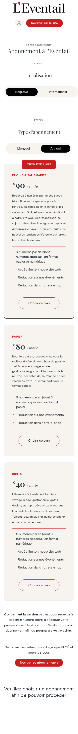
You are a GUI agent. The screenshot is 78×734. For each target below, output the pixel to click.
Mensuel (23, 148)
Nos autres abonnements (39, 662)
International (58, 91)
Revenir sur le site (44, 23)
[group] (19, 23)
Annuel (55, 148)
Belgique (21, 91)
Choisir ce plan (39, 440)
